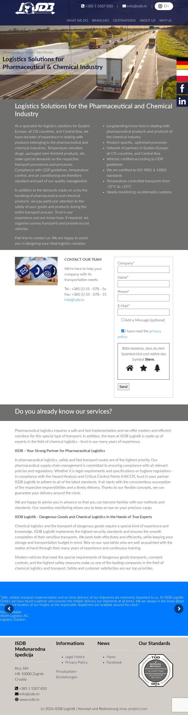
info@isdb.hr (137, 6)
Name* (123, 277)
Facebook (114, 662)
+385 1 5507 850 (99, 6)
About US (147, 20)
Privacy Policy (76, 662)
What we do (77, 20)
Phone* (123, 292)
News (111, 657)
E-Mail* (124, 306)
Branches (100, 20)
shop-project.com (133, 709)
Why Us (165, 20)
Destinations (124, 20)
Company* (126, 263)
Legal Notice (75, 657)
